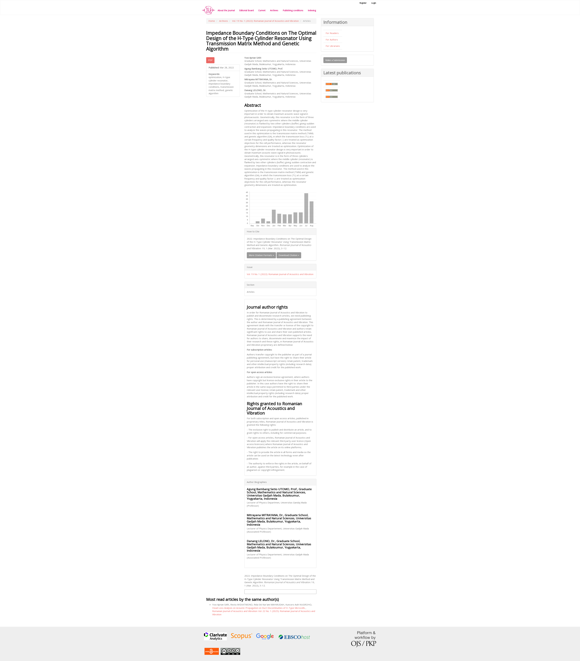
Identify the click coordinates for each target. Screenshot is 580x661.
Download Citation (288, 255)
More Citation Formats (261, 255)
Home (211, 20)
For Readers (332, 33)
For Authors (332, 39)
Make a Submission (335, 60)
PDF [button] (210, 60)
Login (373, 3)
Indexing (312, 10)
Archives (274, 10)
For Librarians (333, 45)
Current (262, 10)
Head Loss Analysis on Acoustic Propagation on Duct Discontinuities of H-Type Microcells (259, 607)
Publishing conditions (293, 10)
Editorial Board (246, 10)
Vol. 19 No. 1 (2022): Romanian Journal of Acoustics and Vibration (265, 20)
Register (363, 3)
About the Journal (226, 10)
